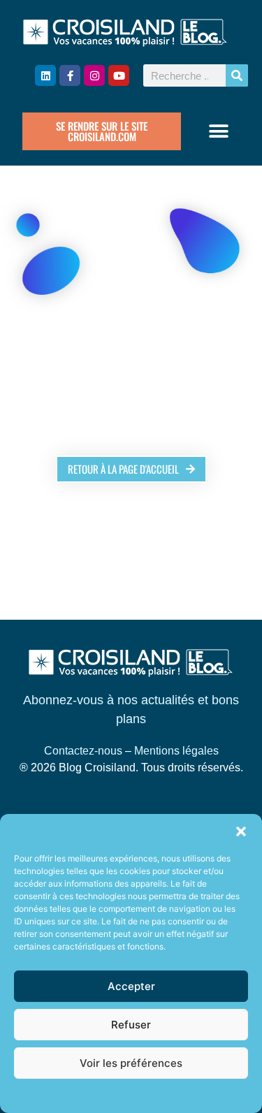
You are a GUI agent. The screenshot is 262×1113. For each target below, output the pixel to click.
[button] (241, 831)
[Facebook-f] (69, 75)
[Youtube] (118, 75)
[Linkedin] (45, 75)
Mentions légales (176, 751)
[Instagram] (94, 75)
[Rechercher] (237, 75)
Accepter (131, 986)
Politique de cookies (124, 1095)
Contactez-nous (83, 751)
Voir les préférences (131, 1063)
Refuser (131, 1024)
